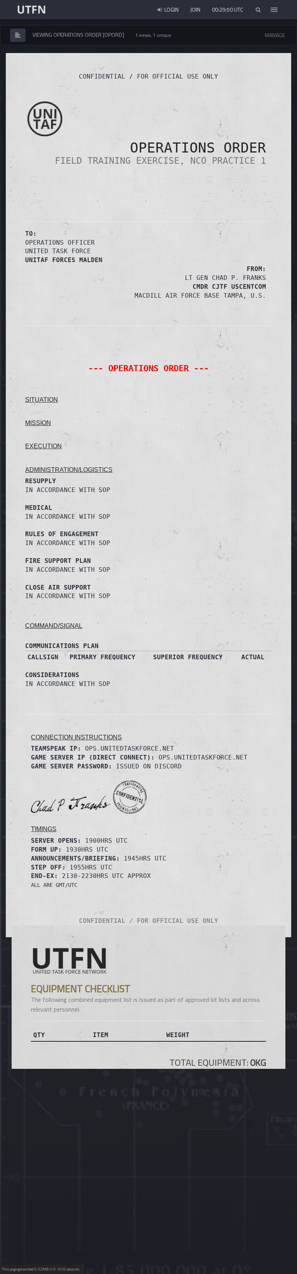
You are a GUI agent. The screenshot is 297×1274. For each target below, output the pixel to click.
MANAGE (275, 35)
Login (171, 9)
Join (195, 9)
